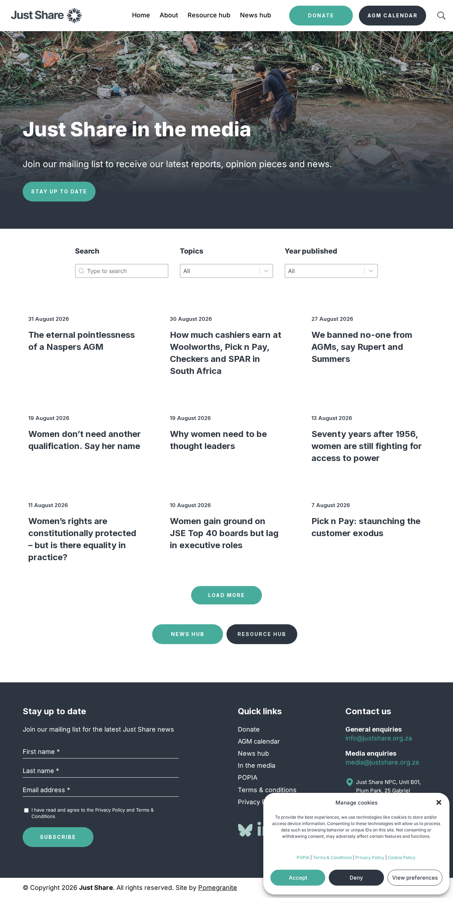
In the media (256, 765)
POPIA (303, 857)
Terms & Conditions (332, 857)
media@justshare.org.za (382, 762)
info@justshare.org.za (378, 738)
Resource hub (209, 16)
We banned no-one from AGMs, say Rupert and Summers (361, 347)
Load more (226, 595)
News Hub (188, 634)
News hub (255, 16)
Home (141, 16)
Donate (249, 729)
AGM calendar (259, 741)
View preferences (415, 877)
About (169, 16)
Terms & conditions (267, 790)
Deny (356, 877)
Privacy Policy (369, 857)
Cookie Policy (401, 857)
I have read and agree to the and (92, 813)
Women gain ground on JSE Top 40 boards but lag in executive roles (224, 533)
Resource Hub (261, 634)
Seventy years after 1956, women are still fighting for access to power (366, 446)
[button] (438, 802)
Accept (298, 877)
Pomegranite (217, 887)
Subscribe (58, 837)
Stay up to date (59, 191)
